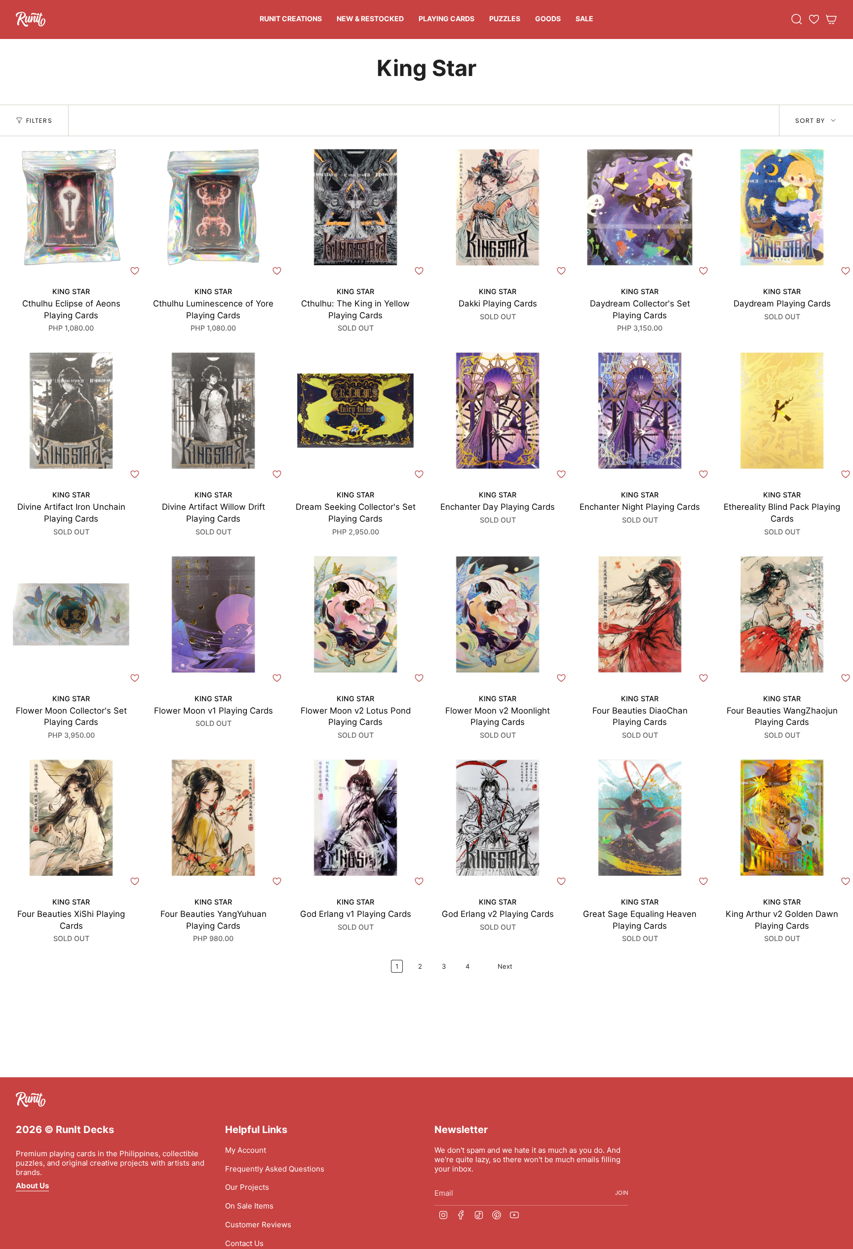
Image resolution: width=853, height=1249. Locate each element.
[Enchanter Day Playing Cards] (497, 411)
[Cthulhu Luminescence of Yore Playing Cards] (213, 207)
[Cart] (831, 19)
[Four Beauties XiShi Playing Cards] (71, 818)
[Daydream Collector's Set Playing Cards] (640, 207)
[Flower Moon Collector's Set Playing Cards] (71, 614)
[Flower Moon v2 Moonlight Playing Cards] (497, 614)
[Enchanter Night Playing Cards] (640, 411)
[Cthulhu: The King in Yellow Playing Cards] (355, 207)
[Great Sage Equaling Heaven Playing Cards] (640, 818)
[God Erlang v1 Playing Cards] (355, 818)
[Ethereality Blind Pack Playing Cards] (782, 411)
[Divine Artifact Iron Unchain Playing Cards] (71, 411)
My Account (245, 1150)
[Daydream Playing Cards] (782, 207)
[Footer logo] (30, 1099)
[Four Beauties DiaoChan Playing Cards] (640, 614)
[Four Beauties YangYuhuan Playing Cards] (213, 818)
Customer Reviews (258, 1224)
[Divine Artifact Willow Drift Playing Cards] (213, 411)
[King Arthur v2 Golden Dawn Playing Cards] (782, 818)
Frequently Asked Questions (274, 1168)
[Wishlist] (814, 19)
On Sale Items (249, 1206)
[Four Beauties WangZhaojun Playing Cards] (782, 614)
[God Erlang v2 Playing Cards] (497, 818)
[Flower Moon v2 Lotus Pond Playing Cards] (355, 614)
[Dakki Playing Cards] (497, 207)
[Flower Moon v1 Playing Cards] (213, 614)
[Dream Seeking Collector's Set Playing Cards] (355, 411)
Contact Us (244, 1243)
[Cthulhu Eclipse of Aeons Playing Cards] (71, 207)
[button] (290, 19)
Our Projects (247, 1187)
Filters (39, 120)
